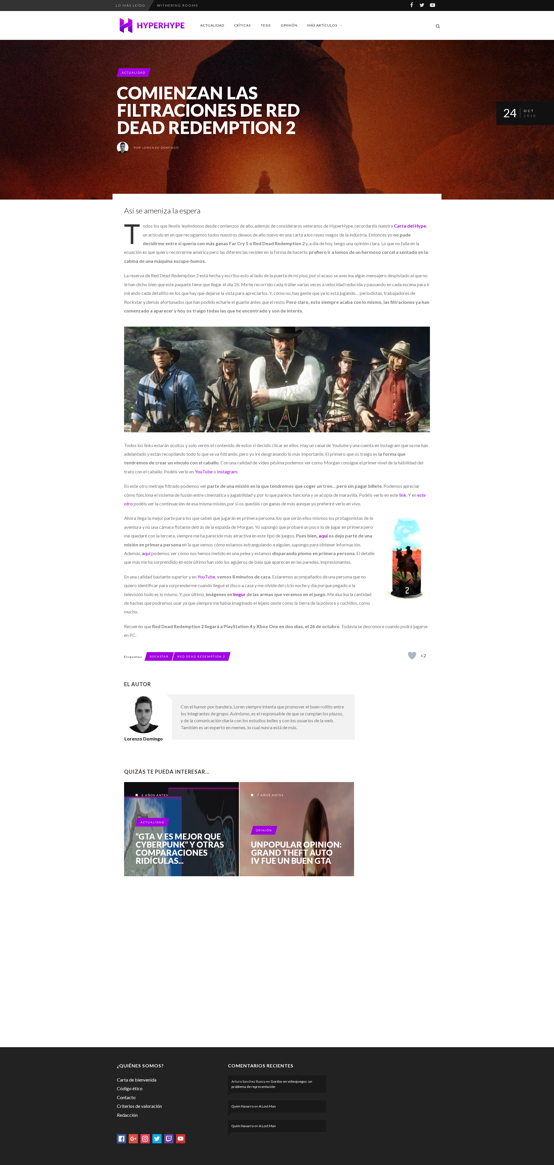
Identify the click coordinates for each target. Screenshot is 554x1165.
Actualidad (212, 25)
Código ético (130, 1088)
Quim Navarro (242, 1106)
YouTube (204, 471)
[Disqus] (239, 960)
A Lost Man (267, 1106)
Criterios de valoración (139, 1106)
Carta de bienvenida (136, 1079)
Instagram (227, 471)
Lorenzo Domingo (160, 147)
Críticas (242, 25)
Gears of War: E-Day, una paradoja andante (208, 5)
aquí (323, 535)
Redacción (127, 1115)
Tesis (266, 25)
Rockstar (159, 656)
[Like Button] (412, 655)
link (402, 495)
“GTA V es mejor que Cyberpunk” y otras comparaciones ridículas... (180, 848)
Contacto (126, 1097)
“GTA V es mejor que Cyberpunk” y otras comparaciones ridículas (181, 829)
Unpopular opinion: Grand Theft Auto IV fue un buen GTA (296, 852)
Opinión (289, 25)
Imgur (239, 594)
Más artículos (322, 25)
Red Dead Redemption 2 (201, 656)
